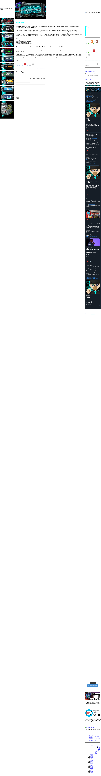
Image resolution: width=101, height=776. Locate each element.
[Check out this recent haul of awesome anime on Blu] (89, 601)
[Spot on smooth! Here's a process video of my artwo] (97, 600)
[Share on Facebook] (18, 66)
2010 (91, 766)
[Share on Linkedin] (28, 66)
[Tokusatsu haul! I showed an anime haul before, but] (97, 534)
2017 (91, 760)
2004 (91, 771)
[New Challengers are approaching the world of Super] (97, 408)
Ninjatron (90, 734)
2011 (91, 765)
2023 (91, 755)
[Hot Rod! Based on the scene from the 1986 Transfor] (97, 336)
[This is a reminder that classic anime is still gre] (89, 657)
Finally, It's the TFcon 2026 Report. (99, 749)
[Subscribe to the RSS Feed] (92, 41)
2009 (91, 767)
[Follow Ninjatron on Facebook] (87, 44)
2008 (91, 768)
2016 (91, 761)
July (96, 751)
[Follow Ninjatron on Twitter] (89, 44)
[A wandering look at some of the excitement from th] (97, 364)
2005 (91, 770)
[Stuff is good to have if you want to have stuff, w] (89, 622)
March (96, 753)
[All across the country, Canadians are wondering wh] (89, 537)
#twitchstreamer (89, 101)
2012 (91, 764)
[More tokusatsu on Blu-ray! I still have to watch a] (89, 366)
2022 (91, 756)
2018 (91, 759)
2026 (91, 745)
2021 (91, 757)
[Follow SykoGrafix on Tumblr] (94, 44)
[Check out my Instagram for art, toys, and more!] (97, 41)
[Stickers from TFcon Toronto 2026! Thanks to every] (89, 398)
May (96, 752)
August (96, 746)
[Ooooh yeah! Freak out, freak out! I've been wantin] (97, 492)
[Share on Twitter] (20, 66)
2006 (91, 769)
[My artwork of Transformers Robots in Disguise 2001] (89, 483)
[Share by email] (33, 64)
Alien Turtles (96, 739)
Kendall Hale (91, 738)
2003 (91, 772)
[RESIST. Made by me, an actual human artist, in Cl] (89, 565)
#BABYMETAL (89, 96)
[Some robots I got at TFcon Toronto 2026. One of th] (89, 324)
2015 (91, 762)
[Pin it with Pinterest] (25, 64)
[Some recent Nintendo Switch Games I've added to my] (97, 654)
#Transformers (94, 138)
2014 (91, 763)
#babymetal (95, 278)
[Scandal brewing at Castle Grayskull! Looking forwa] (97, 625)
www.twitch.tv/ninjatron (91, 100)
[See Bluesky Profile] (98, 89)
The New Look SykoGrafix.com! (93, 735)
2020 (91, 758)
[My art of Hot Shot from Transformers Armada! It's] (97, 450)
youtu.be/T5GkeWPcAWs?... (92, 236)
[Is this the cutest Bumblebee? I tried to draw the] (89, 454)
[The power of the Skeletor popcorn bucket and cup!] (97, 571)
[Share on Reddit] (23, 66)
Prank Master (20, 23)
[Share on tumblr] (30, 66)
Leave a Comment (40, 68)
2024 (91, 754)
